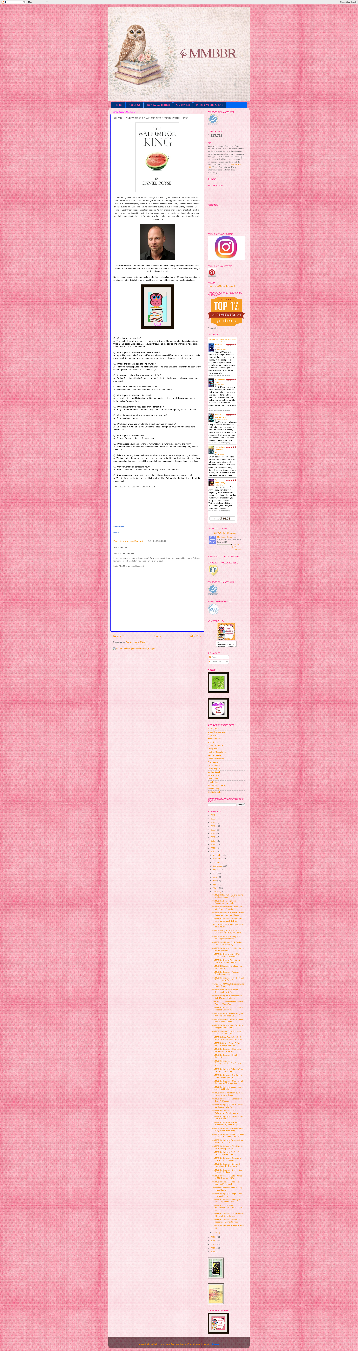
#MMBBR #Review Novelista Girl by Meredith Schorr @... (228, 1009)
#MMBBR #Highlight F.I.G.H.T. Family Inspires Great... (225, 1153)
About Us (135, 104)
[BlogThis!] (157, 541)
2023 (213, 826)
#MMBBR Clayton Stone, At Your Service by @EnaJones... (226, 1044)
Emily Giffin (213, 742)
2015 (213, 1237)
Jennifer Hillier (220, 349)
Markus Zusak (214, 772)
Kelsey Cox (220, 384)
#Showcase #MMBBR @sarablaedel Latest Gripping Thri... (228, 985)
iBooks (116, 533)
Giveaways (183, 104)
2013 (213, 1244)
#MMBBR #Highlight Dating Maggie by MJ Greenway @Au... (228, 1177)
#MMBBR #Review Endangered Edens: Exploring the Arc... (226, 961)
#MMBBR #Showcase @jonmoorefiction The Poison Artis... (226, 1063)
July (215, 873)
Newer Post (120, 636)
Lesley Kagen (214, 769)
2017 (213, 848)
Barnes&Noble (119, 527)
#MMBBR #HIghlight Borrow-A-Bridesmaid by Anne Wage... (226, 1124)
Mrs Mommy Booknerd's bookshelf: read (222, 341)
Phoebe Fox (213, 782)
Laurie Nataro (214, 765)
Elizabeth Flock (214, 739)
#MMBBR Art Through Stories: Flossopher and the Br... (225, 902)
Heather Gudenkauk (217, 752)
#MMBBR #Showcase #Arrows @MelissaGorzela (225, 973)
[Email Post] (149, 541)
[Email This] (154, 541)
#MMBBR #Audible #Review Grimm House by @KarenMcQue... (228, 914)
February (217, 892)
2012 (213, 1248)
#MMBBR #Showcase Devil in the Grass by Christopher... (227, 1171)
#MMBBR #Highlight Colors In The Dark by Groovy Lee (227, 1070)
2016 (213, 852)
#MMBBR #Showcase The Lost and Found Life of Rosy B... (228, 979)
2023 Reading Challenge (225, 532)
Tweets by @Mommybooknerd (221, 286)
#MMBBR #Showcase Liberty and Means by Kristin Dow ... (227, 1201)
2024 (213, 822)
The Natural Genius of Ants (220, 449)
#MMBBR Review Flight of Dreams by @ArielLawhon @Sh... (227, 896)
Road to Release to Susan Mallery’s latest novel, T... (228, 926)
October (217, 862)
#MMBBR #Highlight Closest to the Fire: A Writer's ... (227, 1118)
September (218, 866)
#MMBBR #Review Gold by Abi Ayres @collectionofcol (226, 937)
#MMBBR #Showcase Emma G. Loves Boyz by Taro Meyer (226, 1165)
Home (118, 104)
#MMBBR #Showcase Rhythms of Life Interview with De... (227, 1076)
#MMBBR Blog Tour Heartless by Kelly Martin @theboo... (227, 997)
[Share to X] (159, 541)
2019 (213, 841)
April (215, 884)
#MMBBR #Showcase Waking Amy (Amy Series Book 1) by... (227, 920)
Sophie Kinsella (214, 792)
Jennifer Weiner (215, 755)
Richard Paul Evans (216, 785)
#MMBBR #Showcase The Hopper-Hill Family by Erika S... (227, 1147)
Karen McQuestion (216, 759)
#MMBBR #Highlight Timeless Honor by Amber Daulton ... (228, 1141)
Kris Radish (213, 762)
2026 (213, 815)
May (215, 881)
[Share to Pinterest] (165, 541)
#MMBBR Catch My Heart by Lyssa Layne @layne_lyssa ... (227, 1094)
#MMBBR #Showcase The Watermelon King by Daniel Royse (228, 1112)
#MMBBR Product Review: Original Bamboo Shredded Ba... (227, 1014)
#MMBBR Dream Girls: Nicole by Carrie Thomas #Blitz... (226, 1032)
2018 (213, 844)
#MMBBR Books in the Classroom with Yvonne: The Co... (227, 908)
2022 (213, 830)
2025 (213, 819)
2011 (213, 1252)
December (218, 855)
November (218, 859)
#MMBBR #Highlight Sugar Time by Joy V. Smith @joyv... (228, 1088)
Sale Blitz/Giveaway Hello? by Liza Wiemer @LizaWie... (227, 1003)
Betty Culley (220, 454)
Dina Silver (212, 735)
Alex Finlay (219, 485)
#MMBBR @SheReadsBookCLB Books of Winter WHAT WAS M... (227, 1038)
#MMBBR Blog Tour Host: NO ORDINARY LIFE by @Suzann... (227, 931)
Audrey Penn (213, 729)
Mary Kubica (213, 775)
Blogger (215, 1344)
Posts (213, 657)
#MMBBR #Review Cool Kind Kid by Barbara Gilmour (228, 949)
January (217, 1232)
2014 (213, 1241)
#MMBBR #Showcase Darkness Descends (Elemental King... (226, 1221)
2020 (213, 837)
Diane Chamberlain (216, 732)
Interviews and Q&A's (209, 104)
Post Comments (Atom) (135, 642)
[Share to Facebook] (162, 541)
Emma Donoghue (215, 745)
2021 (213, 833)
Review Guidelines (158, 104)
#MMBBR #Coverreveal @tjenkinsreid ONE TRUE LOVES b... (228, 1208)
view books (238, 550)
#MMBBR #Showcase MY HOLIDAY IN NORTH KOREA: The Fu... (228, 1135)
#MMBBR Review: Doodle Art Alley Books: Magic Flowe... (227, 1020)
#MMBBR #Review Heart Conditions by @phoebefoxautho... (228, 1026)
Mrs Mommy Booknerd (225, 537)
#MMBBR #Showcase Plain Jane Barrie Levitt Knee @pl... (226, 1050)
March (216, 888)
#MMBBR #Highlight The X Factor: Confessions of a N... (227, 1106)
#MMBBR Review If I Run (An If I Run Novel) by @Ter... (226, 991)
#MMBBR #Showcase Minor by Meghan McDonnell (226, 1183)
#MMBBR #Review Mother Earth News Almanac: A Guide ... (226, 955)
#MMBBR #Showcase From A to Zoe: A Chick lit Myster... (226, 1159)
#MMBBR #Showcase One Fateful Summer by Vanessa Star (227, 1082)
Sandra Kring (213, 789)
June (215, 877)
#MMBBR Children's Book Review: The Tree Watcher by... (227, 943)
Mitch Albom (213, 779)
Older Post (195, 636)
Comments (216, 662)
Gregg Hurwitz (214, 749)
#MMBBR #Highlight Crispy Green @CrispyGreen (227, 1195)
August (216, 870)
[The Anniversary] (212, 485)
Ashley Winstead (221, 419)
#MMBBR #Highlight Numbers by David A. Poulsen (227, 1100)
